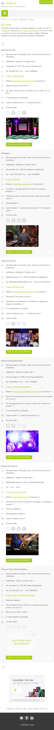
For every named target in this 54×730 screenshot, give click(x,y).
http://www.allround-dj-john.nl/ (24, 292)
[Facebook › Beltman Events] (13, 113)
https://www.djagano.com (22, 184)
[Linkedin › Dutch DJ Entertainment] (19, 426)
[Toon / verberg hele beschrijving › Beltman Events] (29, 85)
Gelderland (10, 61)
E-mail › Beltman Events (15, 76)
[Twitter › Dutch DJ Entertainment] (8, 426)
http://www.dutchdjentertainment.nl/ (26, 392)
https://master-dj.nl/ (20, 497)
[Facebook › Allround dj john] (13, 324)
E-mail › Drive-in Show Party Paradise (20, 595)
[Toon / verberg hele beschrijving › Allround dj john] (29, 296)
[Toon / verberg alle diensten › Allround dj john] (29, 302)
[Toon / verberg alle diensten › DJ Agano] (29, 197)
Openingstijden (12, 203)
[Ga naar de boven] (50, 144)
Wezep (18, 372)
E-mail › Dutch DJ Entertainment (18, 387)
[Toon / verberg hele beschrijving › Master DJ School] (29, 503)
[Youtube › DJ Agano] (24, 220)
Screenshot (40, 81)
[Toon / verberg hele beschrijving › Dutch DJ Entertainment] (29, 397)
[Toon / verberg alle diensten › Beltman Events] (29, 92)
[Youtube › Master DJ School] (24, 529)
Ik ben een (45, 2)
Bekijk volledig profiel (19, 144)
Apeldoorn (19, 165)
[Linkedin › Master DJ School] (19, 529)
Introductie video (34, 103)
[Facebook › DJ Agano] (13, 220)
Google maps (30, 61)
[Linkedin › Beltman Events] (19, 113)
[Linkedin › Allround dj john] (19, 324)
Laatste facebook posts (16, 103)
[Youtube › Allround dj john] (24, 324)
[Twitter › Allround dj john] (8, 324)
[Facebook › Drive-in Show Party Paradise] (13, 627)
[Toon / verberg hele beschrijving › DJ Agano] (29, 190)
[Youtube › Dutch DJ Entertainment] (24, 426)
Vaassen (19, 61)
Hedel (18, 478)
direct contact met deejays (28, 31)
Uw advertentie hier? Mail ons (27, 700)
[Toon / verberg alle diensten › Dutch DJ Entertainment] (29, 404)
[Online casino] (27, 676)
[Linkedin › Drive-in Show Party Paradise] (19, 627)
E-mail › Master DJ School (16, 492)
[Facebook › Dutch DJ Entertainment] (13, 426)
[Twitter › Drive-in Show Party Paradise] (8, 627)
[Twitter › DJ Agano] (8, 220)
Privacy (31, 724)
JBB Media (24, 724)
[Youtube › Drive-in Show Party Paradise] (24, 627)
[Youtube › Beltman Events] (24, 113)
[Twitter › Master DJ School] (8, 529)
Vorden (18, 581)
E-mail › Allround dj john (15, 287)
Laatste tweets (12, 208)
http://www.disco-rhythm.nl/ (23, 81)
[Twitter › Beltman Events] (8, 113)
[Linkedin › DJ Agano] (19, 220)
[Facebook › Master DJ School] (13, 529)
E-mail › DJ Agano (13, 179)
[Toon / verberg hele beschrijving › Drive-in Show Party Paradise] (29, 606)
